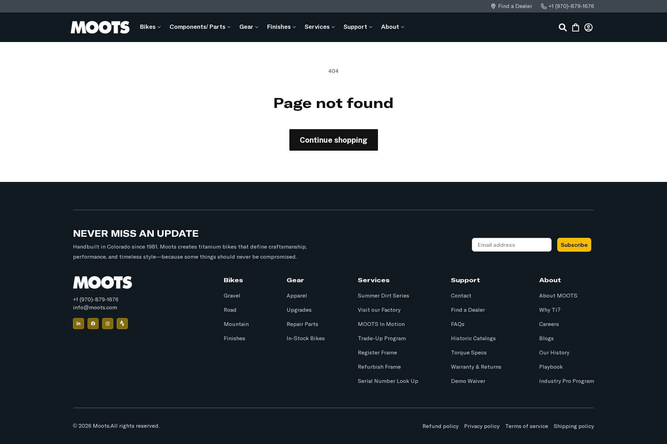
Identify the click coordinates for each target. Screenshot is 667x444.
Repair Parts (302, 324)
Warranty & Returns (476, 367)
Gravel (232, 296)
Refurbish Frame (379, 367)
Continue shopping (334, 139)
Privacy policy (482, 426)
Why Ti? (549, 310)
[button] (148, 27)
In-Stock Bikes (306, 338)
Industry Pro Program (566, 381)
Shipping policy (574, 426)
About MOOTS (558, 296)
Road (230, 310)
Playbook (551, 367)
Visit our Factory (379, 310)
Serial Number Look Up (388, 381)
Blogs (546, 338)
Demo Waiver (468, 381)
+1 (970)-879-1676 (571, 6)
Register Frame (377, 352)
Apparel (297, 296)
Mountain (236, 324)
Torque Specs (469, 352)
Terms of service (526, 426)
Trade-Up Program (382, 338)
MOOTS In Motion (381, 324)
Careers (549, 324)
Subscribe (574, 244)
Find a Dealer (515, 6)
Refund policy (440, 426)
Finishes (234, 338)
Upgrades (299, 310)
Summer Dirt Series (383, 296)
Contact (461, 296)
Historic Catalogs (473, 338)
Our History (554, 352)
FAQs (457, 324)
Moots (101, 426)
